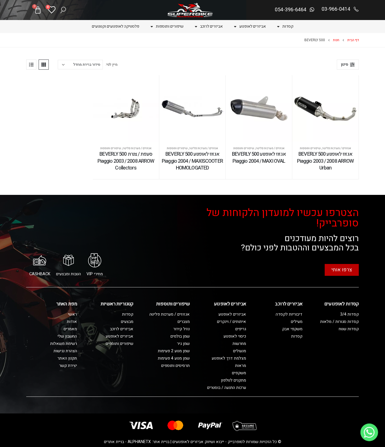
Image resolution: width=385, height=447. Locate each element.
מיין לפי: (112, 64)
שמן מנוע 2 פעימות (174, 351)
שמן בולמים (180, 336)
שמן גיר (183, 344)
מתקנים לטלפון (233, 380)
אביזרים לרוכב (211, 26)
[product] (325, 108)
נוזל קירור (181, 329)
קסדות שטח (349, 329)
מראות (240, 366)
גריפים (240, 329)
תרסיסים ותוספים (175, 366)
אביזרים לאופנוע (252, 26)
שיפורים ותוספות (169, 26)
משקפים (239, 373)
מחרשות (239, 344)
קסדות (287, 26)
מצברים (184, 322)
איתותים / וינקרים (231, 322)
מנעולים (239, 351)
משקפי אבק (292, 329)
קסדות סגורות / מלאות (339, 322)
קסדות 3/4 (349, 314)
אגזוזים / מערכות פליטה (336, 148)
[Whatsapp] (369, 432)
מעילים (296, 322)
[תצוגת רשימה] (31, 65)
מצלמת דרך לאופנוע (229, 358)
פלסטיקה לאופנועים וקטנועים (115, 26)
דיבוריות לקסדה (289, 314)
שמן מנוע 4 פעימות (174, 358)
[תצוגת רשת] (44, 65)
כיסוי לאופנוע (235, 336)
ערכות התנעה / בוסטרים (226, 388)
